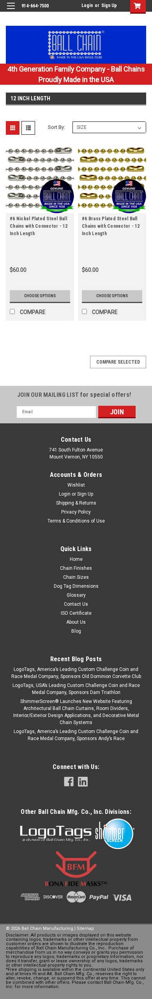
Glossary (76, 595)
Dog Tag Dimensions (76, 586)
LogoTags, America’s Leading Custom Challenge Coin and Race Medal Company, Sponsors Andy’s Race (76, 735)
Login (87, 5)
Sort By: (56, 127)
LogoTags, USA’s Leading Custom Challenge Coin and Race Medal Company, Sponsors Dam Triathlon (76, 689)
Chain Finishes (76, 568)
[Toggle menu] (10, 10)
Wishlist (76, 485)
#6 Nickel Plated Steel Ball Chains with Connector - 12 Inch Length (39, 226)
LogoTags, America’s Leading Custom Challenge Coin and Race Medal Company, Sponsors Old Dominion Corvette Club (76, 673)
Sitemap (85, 928)
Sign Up (109, 5)
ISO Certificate (76, 613)
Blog (76, 631)
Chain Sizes (76, 577)
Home (76, 559)
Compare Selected (118, 362)
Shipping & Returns (76, 503)
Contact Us (76, 604)
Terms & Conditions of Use (76, 521)
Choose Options (40, 296)
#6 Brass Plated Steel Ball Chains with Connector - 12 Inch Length (111, 226)
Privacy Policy (76, 512)
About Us (76, 622)
